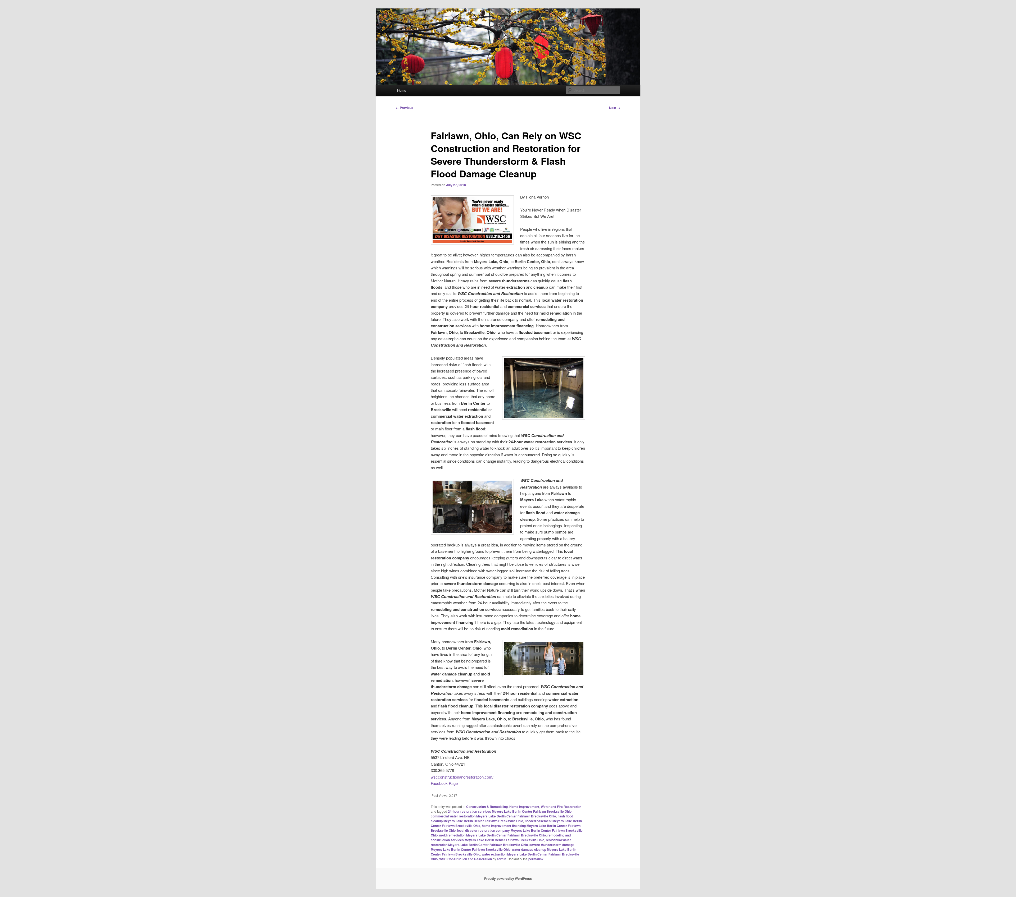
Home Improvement (524, 806)
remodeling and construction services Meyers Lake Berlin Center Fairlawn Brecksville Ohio (501, 837)
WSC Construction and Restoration (465, 859)
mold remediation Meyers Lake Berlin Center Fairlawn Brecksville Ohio (492, 835)
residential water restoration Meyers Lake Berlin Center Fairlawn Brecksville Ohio (501, 842)
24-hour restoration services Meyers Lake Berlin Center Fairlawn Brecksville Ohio (510, 811)
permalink (535, 859)
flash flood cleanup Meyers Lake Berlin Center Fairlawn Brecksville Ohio (502, 818)
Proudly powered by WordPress (508, 878)
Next (614, 107)
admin (501, 859)
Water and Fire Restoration (561, 806)
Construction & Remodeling (487, 806)
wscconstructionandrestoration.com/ (462, 777)
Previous (404, 107)
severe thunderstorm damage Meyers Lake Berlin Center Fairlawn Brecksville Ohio (502, 847)
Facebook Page (444, 783)
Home (401, 90)
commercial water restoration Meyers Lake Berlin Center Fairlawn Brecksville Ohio (493, 816)
